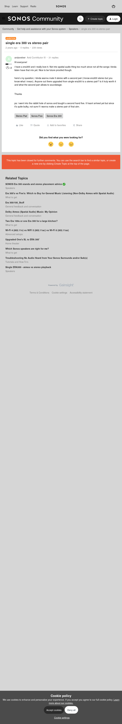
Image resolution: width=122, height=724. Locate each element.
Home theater (12, 243)
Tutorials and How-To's (16, 261)
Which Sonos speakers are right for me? (27, 248)
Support (24, 6)
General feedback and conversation (23, 206)
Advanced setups (14, 234)
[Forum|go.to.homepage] (35, 19)
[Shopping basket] (113, 6)
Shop (7, 6)
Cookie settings (59, 292)
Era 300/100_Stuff (14, 202)
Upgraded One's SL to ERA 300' (22, 239)
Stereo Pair (21, 115)
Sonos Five (37, 115)
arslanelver (20, 57)
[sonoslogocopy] (61, 6)
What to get (11, 197)
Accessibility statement (81, 292)
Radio (33, 6)
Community (8, 28)
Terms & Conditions (39, 292)
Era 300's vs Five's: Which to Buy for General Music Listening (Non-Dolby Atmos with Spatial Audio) (59, 193)
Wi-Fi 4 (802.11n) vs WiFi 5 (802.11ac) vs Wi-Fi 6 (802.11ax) (37, 230)
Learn (15, 6)
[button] (3, 19)
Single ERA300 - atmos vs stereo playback (28, 267)
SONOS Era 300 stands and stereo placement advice (33, 184)
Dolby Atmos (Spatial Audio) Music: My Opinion (31, 211)
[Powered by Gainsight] (61, 286)
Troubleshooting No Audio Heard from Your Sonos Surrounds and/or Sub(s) (46, 257)
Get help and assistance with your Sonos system (41, 28)
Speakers (73, 28)
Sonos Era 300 (54, 115)
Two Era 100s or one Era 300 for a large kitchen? (31, 220)
